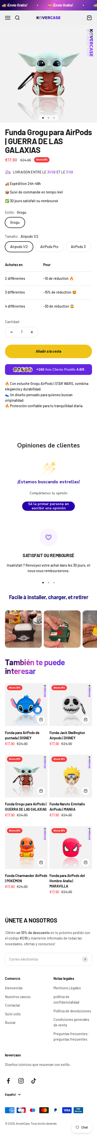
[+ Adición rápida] (41, 719)
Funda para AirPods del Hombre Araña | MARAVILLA (67, 880)
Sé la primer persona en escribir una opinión (48, 506)
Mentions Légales (67, 988)
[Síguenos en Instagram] (21, 1080)
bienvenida (13, 988)
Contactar (12, 1005)
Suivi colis (13, 1014)
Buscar (10, 1022)
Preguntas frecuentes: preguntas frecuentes (71, 1036)
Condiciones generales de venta (71, 1022)
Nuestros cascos (18, 997)
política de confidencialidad (66, 999)
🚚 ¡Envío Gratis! (55, 5)
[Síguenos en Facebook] (8, 1080)
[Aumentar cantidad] (32, 332)
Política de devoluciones (72, 1011)
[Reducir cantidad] (11, 332)
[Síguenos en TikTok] (33, 1080)
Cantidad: (12, 322)
